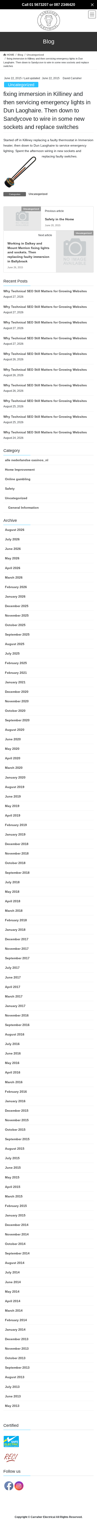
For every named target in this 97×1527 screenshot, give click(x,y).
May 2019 (12, 806)
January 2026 (15, 596)
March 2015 (14, 1196)
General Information (23, 507)
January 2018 (15, 929)
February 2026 (16, 587)
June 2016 (13, 1053)
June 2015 (13, 1167)
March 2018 (14, 910)
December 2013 (16, 1339)
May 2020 (12, 748)
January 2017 (15, 1006)
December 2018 (16, 844)
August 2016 (14, 1034)
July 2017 (12, 967)
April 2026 (12, 568)
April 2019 (12, 815)
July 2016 (12, 1044)
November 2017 (17, 948)
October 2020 (15, 710)
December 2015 (16, 1110)
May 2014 (12, 1291)
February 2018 (16, 920)
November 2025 (17, 615)
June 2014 (13, 1282)
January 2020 (15, 777)
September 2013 (17, 1367)
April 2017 (12, 987)
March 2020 (14, 767)
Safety (10, 488)
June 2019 (13, 796)
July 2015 (12, 1158)
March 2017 (14, 996)
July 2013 (12, 1387)
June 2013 (13, 1396)
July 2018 (12, 882)
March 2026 (14, 577)
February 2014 (16, 1320)
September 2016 (17, 1025)
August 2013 (14, 1377)
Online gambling (17, 479)
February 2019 (16, 825)
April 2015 (12, 1187)
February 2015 (16, 1206)
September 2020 (17, 720)
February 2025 (16, 663)
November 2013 (17, 1348)
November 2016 (17, 1015)
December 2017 (16, 939)
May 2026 (12, 558)
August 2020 (14, 729)
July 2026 (12, 539)
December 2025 (16, 606)
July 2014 (12, 1272)
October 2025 (15, 625)
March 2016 (14, 1082)
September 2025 (17, 634)
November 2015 (17, 1120)
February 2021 (16, 672)
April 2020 (12, 758)
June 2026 (13, 549)
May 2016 (12, 1063)
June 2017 (13, 977)
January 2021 (15, 682)
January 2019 (15, 834)
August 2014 (14, 1263)
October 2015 (15, 1129)
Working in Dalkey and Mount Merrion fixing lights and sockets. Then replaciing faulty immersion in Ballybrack (28, 252)
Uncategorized (21, 85)
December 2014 (16, 1225)
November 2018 (17, 853)
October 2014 (15, 1244)
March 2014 (14, 1310)
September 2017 (17, 958)
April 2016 (12, 1072)
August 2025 (14, 644)
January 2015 (15, 1215)
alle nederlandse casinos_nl (26, 460)
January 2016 (15, 1101)
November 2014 (17, 1234)
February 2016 (16, 1091)
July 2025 (12, 653)
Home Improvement (20, 469)
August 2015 (14, 1148)
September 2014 (17, 1253)
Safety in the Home (59, 219)
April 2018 (12, 901)
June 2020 (13, 739)
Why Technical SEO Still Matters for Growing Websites (45, 291)
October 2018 (15, 863)
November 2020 (17, 701)
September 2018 (17, 872)
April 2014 (12, 1301)
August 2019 (14, 787)
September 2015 (17, 1139)
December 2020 (16, 691)
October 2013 (15, 1358)
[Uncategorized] (22, 217)
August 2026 (14, 530)
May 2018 (12, 891)
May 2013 (12, 1406)
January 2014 (15, 1329)
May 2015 (12, 1177)
